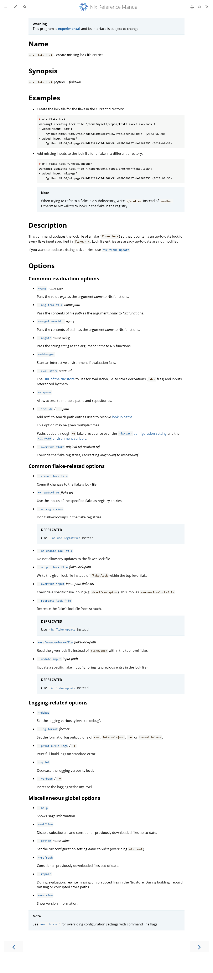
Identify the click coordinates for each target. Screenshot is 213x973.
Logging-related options (58, 702)
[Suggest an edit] (206, 7)
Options (41, 265)
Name (38, 43)
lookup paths (122, 417)
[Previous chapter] (13, 946)
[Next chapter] (199, 946)
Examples (44, 97)
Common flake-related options (66, 466)
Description (47, 225)
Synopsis (42, 70)
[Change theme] (15, 7)
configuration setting (142, 433)
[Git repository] (199, 7)
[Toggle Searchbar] (24, 7)
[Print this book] (192, 7)
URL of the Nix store (59, 379)
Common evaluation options (63, 278)
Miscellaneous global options (64, 797)
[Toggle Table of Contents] (6, 7)
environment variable (62, 438)
